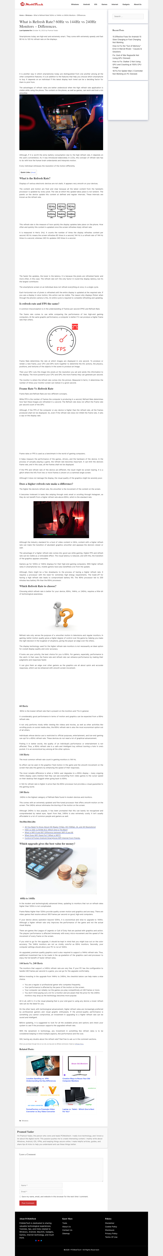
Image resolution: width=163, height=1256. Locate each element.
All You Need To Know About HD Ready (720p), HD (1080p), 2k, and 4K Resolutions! (60, 827)
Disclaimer (109, 1223)
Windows (75, 4)
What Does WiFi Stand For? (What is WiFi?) (43, 835)
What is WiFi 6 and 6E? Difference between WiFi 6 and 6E (49, 832)
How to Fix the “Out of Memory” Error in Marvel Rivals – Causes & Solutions (127, 49)
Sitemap (66, 1233)
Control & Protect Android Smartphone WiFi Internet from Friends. (52, 838)
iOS (95, 4)
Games (104, 4)
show (33, 172)
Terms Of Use (111, 1237)
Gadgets (126, 4)
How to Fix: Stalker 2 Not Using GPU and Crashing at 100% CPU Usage (127, 64)
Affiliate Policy (79, 1044)
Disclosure (109, 1230)
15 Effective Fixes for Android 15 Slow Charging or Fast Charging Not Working (127, 40)
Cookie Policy (111, 1227)
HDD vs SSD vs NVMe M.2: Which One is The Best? (46, 830)
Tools (64, 1223)
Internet (115, 4)
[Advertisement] (61, 57)
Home (21, 15)
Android (86, 4)
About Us (137, 4)
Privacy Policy (111, 1233)
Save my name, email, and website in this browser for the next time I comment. (55, 1196)
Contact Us (67, 1230)
